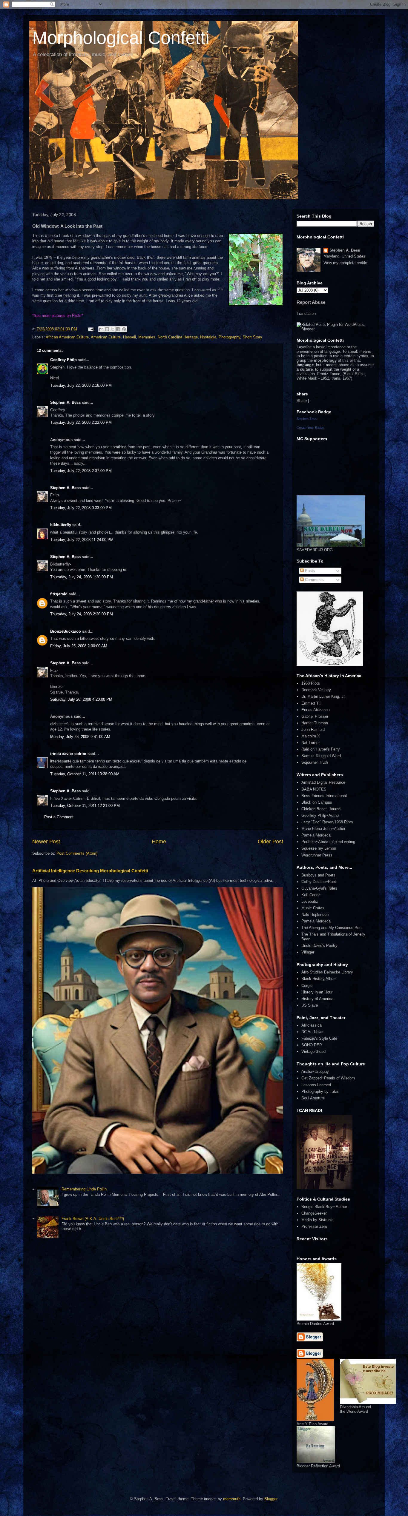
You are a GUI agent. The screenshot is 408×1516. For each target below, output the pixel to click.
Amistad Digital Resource (323, 782)
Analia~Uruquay (315, 1071)
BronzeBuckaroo (65, 631)
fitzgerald (59, 594)
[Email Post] (90, 329)
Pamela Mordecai (316, 835)
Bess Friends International (324, 796)
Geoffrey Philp (63, 360)
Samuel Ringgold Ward (321, 756)
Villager (307, 952)
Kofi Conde (310, 895)
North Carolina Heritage (178, 337)
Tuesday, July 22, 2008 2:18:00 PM (81, 385)
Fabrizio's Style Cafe (319, 1038)
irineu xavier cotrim (68, 753)
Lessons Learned (316, 1085)
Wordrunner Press (316, 855)
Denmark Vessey (316, 690)
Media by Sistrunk (317, 1220)
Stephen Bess (307, 418)
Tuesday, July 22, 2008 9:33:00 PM (81, 508)
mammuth (231, 1499)
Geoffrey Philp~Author (320, 815)
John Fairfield (313, 729)
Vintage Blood (313, 1051)
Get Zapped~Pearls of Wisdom (328, 1078)
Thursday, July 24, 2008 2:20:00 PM (81, 614)
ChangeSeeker (314, 1213)
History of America (317, 998)
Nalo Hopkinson (315, 914)
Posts (309, 570)
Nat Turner (310, 742)
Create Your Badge (310, 427)
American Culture (106, 337)
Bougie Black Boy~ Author (324, 1206)
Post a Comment (58, 817)
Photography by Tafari (320, 1091)
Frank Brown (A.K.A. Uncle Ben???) (93, 1218)
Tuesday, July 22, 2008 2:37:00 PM (81, 471)
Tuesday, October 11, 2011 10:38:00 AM (84, 774)
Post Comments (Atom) (76, 853)
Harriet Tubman (314, 723)
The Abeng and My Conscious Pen (331, 927)
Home (159, 842)
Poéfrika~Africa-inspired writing (328, 841)
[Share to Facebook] (118, 329)
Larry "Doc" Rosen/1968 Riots (327, 822)
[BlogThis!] (107, 329)
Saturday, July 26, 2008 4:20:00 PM (81, 699)
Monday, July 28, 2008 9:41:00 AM (80, 736)
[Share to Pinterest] (124, 329)
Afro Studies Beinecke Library (327, 972)
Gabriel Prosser (314, 716)
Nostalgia (208, 337)
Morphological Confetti (120, 38)
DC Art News (312, 1032)
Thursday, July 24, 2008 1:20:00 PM (81, 577)
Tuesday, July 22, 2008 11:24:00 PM (81, 539)
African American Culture (67, 337)
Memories (146, 337)
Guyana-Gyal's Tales (319, 888)
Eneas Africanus (315, 710)
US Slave (309, 1005)
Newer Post (46, 842)
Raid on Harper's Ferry (320, 749)
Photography (229, 337)
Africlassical (312, 1025)
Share (302, 400)
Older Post (270, 842)
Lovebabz (309, 901)
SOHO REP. (312, 1045)
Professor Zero (314, 1226)
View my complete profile (345, 263)
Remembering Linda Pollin (84, 1189)
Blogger (270, 1499)
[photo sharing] (255, 304)
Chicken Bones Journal (321, 809)
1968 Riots (310, 683)
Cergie (306, 985)
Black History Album (319, 978)
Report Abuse (311, 302)
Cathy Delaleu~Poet (318, 881)
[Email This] (101, 329)
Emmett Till (311, 703)
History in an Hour (316, 992)
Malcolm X (310, 736)
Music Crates (312, 908)
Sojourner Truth (314, 762)
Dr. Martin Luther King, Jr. (323, 696)
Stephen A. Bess (65, 402)
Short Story (252, 337)
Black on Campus (316, 802)
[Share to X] (113, 329)
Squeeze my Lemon (318, 848)
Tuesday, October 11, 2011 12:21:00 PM (85, 805)
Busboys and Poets (318, 875)
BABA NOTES (313, 789)
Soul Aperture (313, 1098)
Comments (314, 579)
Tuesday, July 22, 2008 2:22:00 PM (81, 422)
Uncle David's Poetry (319, 945)
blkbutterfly (60, 525)
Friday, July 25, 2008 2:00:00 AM (78, 646)
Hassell (129, 337)
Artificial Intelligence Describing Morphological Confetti (90, 870)
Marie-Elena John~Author (323, 828)
